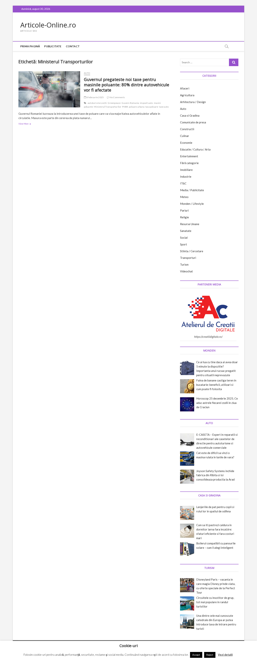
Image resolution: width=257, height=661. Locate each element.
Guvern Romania (130, 103)
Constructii (187, 129)
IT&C (183, 183)
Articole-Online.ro (48, 25)
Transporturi (188, 257)
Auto (87, 73)
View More (29, 124)
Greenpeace (114, 103)
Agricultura (187, 95)
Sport (183, 244)
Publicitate (52, 46)
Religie (184, 217)
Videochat (186, 271)
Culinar (184, 136)
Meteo (184, 197)
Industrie (185, 176)
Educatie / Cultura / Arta (195, 149)
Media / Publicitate (192, 190)
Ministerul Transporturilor (107, 106)
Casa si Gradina (189, 115)
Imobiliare (186, 169)
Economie (186, 142)
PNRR (125, 106)
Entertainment (189, 156)
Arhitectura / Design (193, 102)
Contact (73, 46)
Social (184, 237)
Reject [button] (209, 654)
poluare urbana (136, 106)
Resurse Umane (189, 224)
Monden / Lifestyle (192, 203)
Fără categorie (189, 163)
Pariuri (184, 210)
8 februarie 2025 (95, 97)
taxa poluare (151, 106)
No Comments (117, 97)
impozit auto (146, 103)
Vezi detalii (225, 654)
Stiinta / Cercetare (191, 251)
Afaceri (184, 88)
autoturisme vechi (97, 103)
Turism (184, 264)
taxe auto (164, 106)
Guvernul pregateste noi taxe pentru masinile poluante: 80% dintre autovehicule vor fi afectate (126, 84)
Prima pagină (30, 46)
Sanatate (185, 230)
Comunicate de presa (193, 122)
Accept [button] (196, 654)
